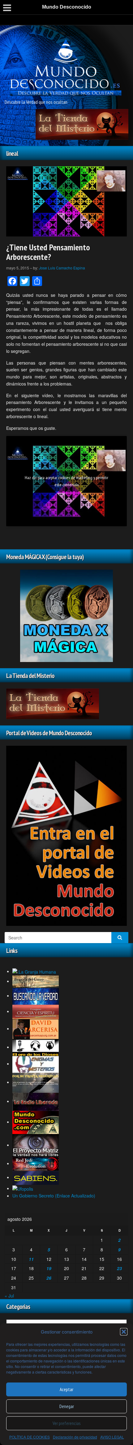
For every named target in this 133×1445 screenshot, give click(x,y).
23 (119, 1268)
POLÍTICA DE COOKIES (29, 1436)
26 (48, 1278)
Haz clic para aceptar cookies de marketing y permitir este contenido (66, 481)
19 (48, 1268)
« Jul (9, 1296)
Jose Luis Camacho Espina (62, 267)
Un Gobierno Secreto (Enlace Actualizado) (53, 1196)
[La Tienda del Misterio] (82, 124)
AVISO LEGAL (112, 1436)
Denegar (66, 1406)
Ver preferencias (66, 1423)
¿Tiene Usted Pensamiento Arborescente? (48, 251)
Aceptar (66, 1389)
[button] (124, 1332)
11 (31, 1259)
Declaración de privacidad (75, 1436)
